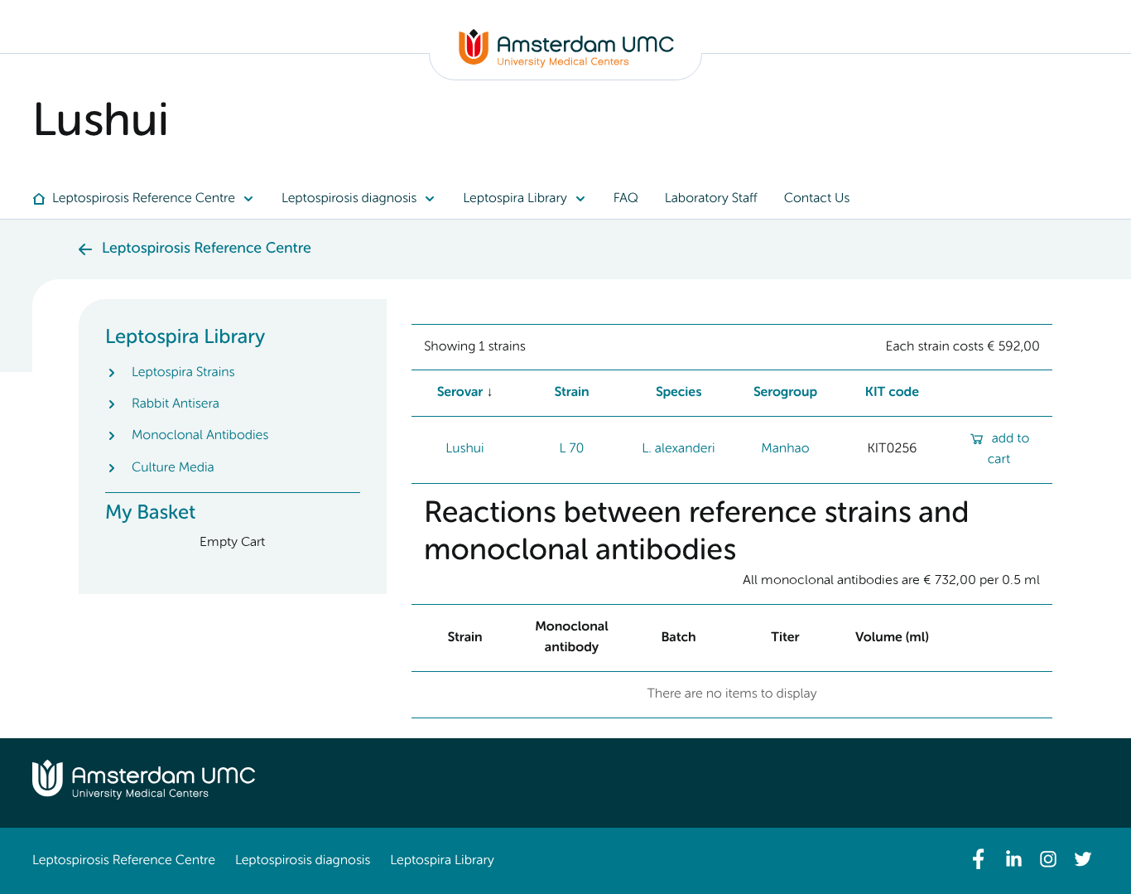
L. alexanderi (678, 449)
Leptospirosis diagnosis (302, 860)
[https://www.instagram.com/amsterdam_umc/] (1048, 859)
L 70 (571, 449)
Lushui (464, 449)
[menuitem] (150, 199)
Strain (571, 392)
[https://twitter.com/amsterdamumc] (1083, 859)
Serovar (460, 392)
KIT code (892, 392)
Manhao (785, 449)
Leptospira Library (441, 860)
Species (679, 392)
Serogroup (785, 392)
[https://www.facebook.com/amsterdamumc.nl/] (978, 859)
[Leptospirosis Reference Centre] (566, 64)
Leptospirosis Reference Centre (123, 860)
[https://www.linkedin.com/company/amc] (1013, 859)
